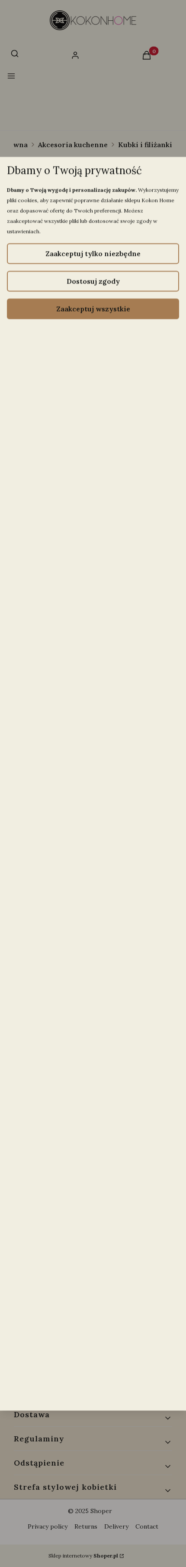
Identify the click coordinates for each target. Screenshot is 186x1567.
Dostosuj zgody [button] (93, 281)
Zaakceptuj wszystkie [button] (93, 308)
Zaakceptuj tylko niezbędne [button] (93, 253)
